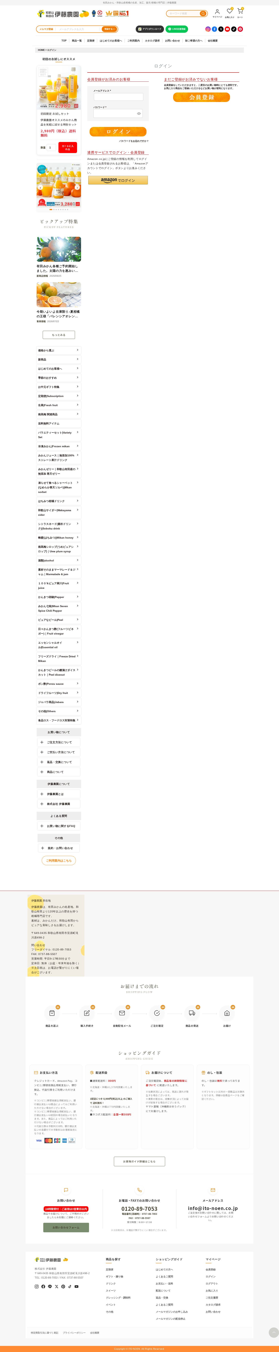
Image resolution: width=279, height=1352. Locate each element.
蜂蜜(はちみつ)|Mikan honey (55, 537)
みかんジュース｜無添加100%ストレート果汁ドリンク (56, 458)
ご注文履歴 (212, 1297)
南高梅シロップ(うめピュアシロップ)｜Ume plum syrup (56, 549)
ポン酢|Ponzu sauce (51, 683)
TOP (64, 40)
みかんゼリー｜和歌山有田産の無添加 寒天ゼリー (56, 471)
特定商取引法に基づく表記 (44, 1332)
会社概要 (213, 40)
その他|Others (47, 711)
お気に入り (212, 1290)
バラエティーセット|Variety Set (55, 435)
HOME (41, 50)
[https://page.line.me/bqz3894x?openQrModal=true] (50, 1287)
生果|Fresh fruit (48, 405)
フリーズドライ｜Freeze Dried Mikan (57, 658)
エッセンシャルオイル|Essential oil (50, 645)
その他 (109, 1311)
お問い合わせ (172, 40)
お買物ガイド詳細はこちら (139, 1161)
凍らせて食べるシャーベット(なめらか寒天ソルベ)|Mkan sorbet (55, 487)
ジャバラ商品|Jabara (51, 702)
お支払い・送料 (164, 1283)
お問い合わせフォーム (66, 1227)
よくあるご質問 (164, 1276)
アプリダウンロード (152, 29)
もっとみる (59, 335)
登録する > (109, 29)
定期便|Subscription (51, 396)
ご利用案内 (133, 40)
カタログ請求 (152, 40)
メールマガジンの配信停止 (170, 1318)
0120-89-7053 (139, 1208)
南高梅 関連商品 (48, 414)
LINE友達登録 (178, 29)
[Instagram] (208, 29)
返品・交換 (162, 1297)
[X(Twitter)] (221, 29)
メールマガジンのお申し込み (172, 1311)
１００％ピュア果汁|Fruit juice (53, 585)
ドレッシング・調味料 (118, 1297)
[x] (56, 1287)
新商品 (42, 359)
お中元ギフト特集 (48, 386)
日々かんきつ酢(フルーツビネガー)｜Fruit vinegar (56, 631)
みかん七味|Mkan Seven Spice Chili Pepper (53, 608)
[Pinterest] (240, 29)
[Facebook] (214, 29)
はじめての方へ (164, 1269)
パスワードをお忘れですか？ (134, 141)
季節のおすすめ (47, 377)
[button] (118, 180)
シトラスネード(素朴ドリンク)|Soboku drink (54, 526)
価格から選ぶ (46, 350)
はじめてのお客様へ (111, 40)
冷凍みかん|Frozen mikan (54, 446)
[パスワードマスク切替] (138, 113)
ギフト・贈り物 (114, 1276)
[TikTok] (233, 29)
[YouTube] (227, 29)
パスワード (100, 107)
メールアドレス (102, 90)
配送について (163, 1290)
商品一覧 (77, 40)
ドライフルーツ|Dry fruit (53, 692)
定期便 (91, 40)
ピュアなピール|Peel (50, 619)
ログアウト (212, 1283)
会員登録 (211, 1269)
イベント (111, 1304)
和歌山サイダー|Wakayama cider (54, 512)
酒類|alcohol (46, 560)
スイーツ (111, 1290)
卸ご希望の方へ (194, 40)
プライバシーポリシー (74, 1332)
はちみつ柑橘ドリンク (51, 501)
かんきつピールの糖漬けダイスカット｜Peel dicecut (56, 672)
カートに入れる (68, 147)
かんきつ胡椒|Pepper (51, 597)
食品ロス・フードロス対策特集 (56, 720)
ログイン (211, 1276)
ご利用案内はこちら (59, 860)
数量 (43, 147)
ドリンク (111, 1283)
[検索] (203, 13)
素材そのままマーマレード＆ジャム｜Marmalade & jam (56, 572)
